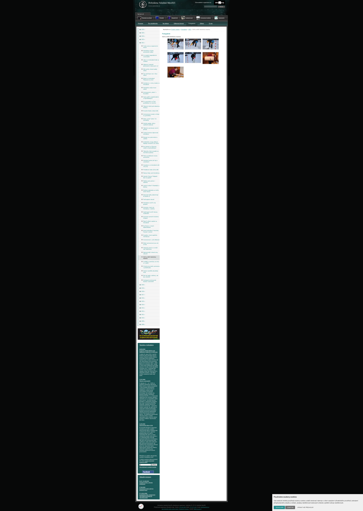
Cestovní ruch (189, 18)
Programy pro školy (147, 18)
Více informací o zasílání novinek (147, 467)
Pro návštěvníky (153, 23)
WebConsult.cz (197, 509)
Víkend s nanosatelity (144, 381)
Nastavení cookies (184, 509)
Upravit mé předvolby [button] (305, 507)
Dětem (202, 23)
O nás (211, 23)
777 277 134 (193, 507)
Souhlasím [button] (279, 507)
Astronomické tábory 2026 (146, 425)
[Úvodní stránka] (143, 4)
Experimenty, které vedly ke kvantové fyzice (146, 489)
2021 (189, 29)
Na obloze (166, 23)
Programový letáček (206, 18)
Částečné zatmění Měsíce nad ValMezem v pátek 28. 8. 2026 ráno (148, 351)
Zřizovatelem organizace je (203, 2)
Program (140, 23)
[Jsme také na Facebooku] (148, 472)
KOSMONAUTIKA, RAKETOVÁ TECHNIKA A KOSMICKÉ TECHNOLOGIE (147, 496)
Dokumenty (221, 18)
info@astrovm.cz (205, 507)
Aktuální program (145, 477)
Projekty (162, 18)
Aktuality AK (175, 18)
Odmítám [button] (290, 507)
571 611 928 (182, 507)
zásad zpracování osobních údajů (146, 461)
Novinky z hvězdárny (147, 345)
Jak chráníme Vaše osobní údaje (170, 509)
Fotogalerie (184, 29)
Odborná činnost (179, 23)
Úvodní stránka (175, 29)
